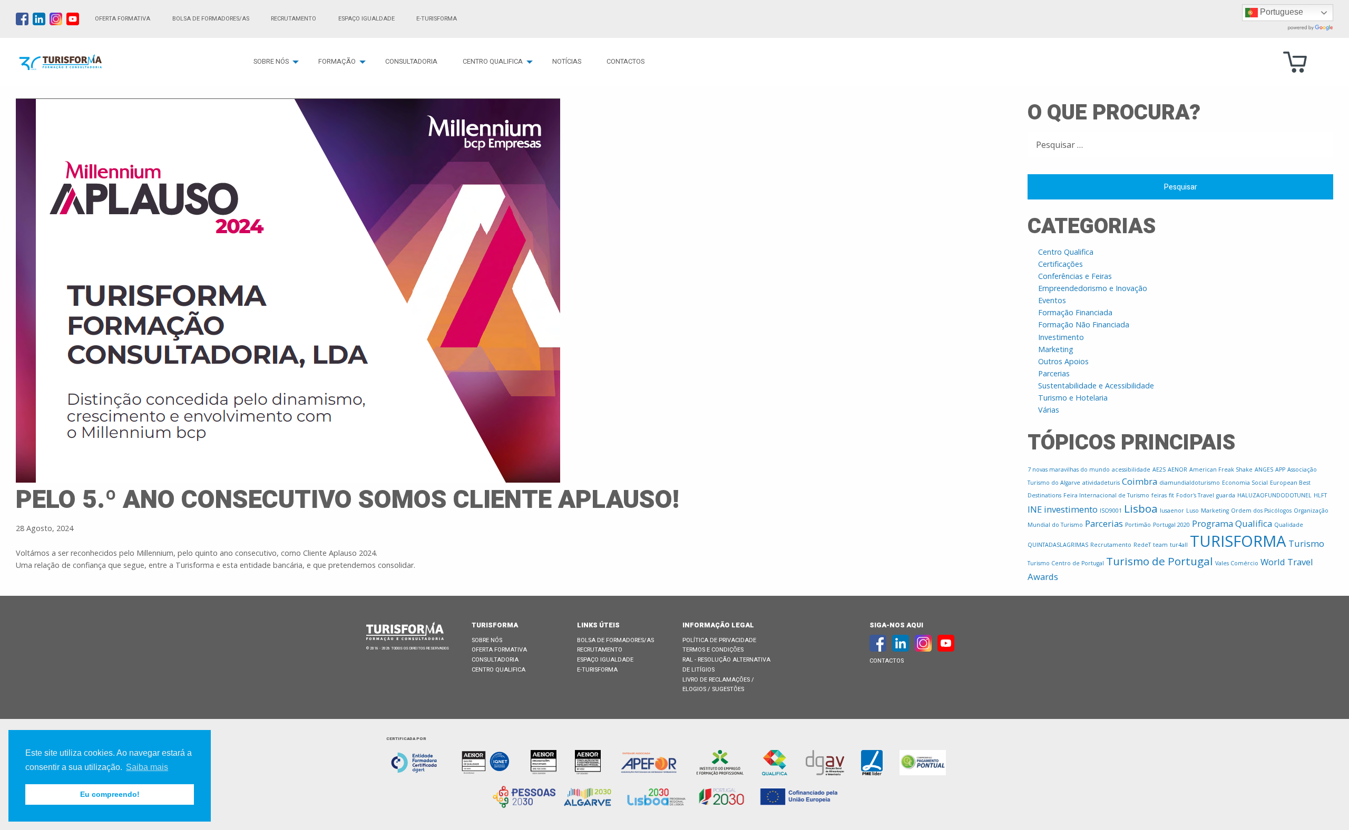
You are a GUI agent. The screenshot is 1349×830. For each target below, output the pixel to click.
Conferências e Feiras (1075, 276)
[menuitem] (273, 62)
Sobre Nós (271, 61)
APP (1280, 469)
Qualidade (1288, 524)
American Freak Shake (1221, 469)
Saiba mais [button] (147, 767)
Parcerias (1054, 373)
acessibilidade (1131, 469)
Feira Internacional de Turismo (1106, 495)
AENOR (1177, 469)
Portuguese (1280, 11)
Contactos (625, 61)
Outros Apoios (1063, 361)
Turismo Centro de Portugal (1066, 563)
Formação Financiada (1075, 312)
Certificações (1060, 264)
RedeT (1142, 544)
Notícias (566, 61)
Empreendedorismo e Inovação (1092, 288)
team (1160, 544)
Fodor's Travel (1195, 495)
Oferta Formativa (122, 18)
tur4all (1179, 544)
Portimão (1138, 524)
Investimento (1061, 337)
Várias (1048, 410)
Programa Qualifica (1232, 523)
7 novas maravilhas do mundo (1069, 469)
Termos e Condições (713, 649)
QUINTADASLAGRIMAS (1058, 544)
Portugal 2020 (1171, 524)
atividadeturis (1101, 482)
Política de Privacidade (719, 640)
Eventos (1052, 300)
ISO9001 (1111, 510)
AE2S (1159, 469)
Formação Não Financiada (1083, 324)
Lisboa (1141, 508)
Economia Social (1245, 482)
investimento (1071, 509)
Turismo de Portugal (1159, 561)
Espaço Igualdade (366, 18)
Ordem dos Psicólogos (1261, 510)
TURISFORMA (1238, 541)
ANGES (1264, 469)
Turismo (1306, 543)
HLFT (1320, 495)
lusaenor (1172, 510)
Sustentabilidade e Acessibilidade (1096, 386)
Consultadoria (411, 61)
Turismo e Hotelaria (1073, 398)
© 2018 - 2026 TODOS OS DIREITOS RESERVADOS (407, 648)
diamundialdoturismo (1189, 482)
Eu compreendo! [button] (110, 794)
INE (1035, 509)
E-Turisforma (597, 669)
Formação (337, 61)
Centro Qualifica (493, 61)
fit (1171, 495)
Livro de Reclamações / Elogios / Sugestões (718, 684)
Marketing (1055, 349)
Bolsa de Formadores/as (210, 18)
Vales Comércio (1236, 563)
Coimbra (1139, 481)
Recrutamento (293, 18)
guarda (1225, 495)
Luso (1192, 510)
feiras (1159, 495)
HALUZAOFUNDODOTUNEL (1274, 495)
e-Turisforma (436, 18)
